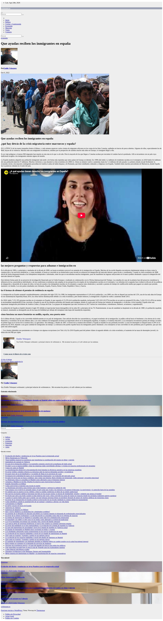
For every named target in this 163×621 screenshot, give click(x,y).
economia (4, 38)
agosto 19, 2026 (7, 582)
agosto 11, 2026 (6, 603)
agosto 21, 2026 (7, 571)
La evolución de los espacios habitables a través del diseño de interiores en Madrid (34, 537)
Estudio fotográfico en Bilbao (15, 484)
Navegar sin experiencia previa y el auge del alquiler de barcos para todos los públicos (33, 422)
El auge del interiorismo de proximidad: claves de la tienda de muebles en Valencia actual (36, 528)
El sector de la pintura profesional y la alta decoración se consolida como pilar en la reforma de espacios (41, 516)
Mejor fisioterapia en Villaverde (16, 458)
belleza (7, 437)
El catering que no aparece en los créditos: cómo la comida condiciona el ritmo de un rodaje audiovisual (41, 492)
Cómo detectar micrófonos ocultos (17, 549)
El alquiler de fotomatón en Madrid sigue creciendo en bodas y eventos (30, 530)
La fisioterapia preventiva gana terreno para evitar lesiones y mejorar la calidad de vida (35, 488)
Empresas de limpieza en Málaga (16, 510)
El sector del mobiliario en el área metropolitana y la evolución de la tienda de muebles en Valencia (39, 526)
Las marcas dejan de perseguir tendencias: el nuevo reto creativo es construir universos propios (38, 524)
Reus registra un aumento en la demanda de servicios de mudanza (25, 411)
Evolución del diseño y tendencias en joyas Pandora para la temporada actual (32, 456)
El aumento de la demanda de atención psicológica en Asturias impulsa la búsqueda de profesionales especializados (45, 514)
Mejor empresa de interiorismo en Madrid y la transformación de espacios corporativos (35, 553)
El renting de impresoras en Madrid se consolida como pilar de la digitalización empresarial (37, 518)
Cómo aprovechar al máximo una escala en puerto (22, 486)
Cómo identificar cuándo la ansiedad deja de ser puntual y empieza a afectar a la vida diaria (37, 502)
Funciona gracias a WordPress (11, 610)
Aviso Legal (9, 616)
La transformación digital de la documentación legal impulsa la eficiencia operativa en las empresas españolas (43, 470)
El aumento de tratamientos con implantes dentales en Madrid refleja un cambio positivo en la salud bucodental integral (45, 400)
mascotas (8, 445)
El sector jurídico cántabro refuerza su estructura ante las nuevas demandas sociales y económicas (39, 472)
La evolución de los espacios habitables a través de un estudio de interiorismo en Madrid (36, 533)
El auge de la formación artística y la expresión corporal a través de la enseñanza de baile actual (38, 464)
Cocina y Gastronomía (13, 24)
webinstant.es (5, 8)
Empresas (8, 443)
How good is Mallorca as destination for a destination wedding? (27, 512)
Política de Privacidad (13, 614)
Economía (8, 26)
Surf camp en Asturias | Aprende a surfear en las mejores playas (27, 535)
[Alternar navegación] (2, 12)
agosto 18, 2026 (7, 592)
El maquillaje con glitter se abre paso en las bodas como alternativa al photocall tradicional (36, 520)
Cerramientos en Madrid (13, 504)
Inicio (7, 20)
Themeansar (40, 610)
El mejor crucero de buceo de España (18, 506)
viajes (7, 447)
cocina (7, 439)
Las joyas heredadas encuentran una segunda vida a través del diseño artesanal (32, 522)
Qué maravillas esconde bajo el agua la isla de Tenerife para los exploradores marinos (35, 547)
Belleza (8, 22)
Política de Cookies (12, 618)
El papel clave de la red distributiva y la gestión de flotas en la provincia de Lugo (33, 474)
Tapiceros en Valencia (13, 508)
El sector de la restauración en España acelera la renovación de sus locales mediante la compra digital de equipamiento (46, 500)
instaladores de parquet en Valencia (17, 462)
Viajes (7, 30)
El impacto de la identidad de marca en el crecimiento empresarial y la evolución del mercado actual (40, 476)
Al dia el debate (6, 359)
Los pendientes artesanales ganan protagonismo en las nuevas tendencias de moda (33, 532)
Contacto (8, 32)
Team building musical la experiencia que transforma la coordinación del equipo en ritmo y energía (39, 460)
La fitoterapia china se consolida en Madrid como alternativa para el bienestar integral (35, 480)
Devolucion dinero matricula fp (12, 361)
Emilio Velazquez (10, 68)
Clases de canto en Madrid (14, 468)
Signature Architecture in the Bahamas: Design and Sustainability (28, 551)
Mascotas (8, 28)
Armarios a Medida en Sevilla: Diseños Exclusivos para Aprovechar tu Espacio (33, 482)
